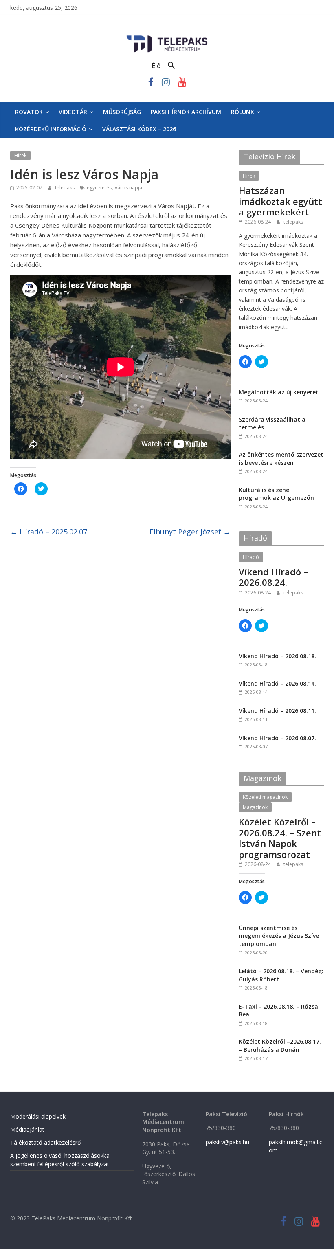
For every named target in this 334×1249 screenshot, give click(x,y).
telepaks (65, 187)
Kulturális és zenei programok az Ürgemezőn (276, 494)
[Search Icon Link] (171, 65)
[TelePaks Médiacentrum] (167, 37)
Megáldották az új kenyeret (279, 392)
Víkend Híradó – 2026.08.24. (273, 576)
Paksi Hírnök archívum (186, 112)
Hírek (20, 155)
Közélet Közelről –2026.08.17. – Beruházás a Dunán (280, 1045)
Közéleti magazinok (265, 797)
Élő (156, 65)
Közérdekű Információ (50, 129)
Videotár (73, 112)
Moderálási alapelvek (38, 1116)
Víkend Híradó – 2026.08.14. (277, 683)
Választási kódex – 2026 (139, 129)
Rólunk (242, 112)
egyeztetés (99, 187)
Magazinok (255, 807)
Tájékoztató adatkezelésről (46, 1142)
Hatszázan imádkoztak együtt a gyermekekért (280, 201)
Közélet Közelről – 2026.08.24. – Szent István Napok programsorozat (280, 838)
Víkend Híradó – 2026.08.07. (277, 738)
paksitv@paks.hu (227, 1142)
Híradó (251, 557)
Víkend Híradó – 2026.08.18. (277, 656)
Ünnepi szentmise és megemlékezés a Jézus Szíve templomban (279, 936)
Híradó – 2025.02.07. (49, 532)
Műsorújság (122, 112)
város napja (128, 187)
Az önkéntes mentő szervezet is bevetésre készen (281, 458)
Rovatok (29, 112)
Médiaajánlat (27, 1129)
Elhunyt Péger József (190, 532)
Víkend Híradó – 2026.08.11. (277, 711)
